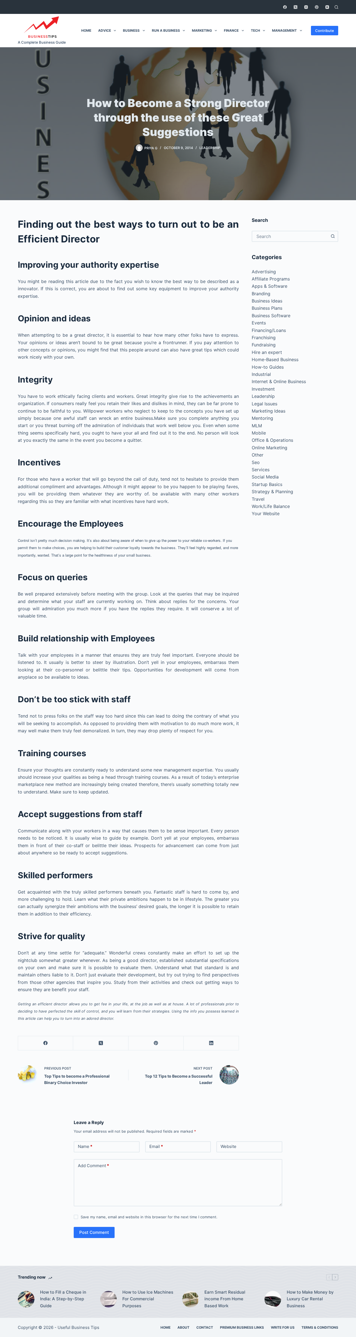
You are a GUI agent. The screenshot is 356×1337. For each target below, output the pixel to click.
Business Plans (267, 308)
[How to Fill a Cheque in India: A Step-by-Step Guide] (26, 1299)
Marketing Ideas (268, 411)
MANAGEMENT (284, 30)
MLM (257, 425)
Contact (204, 1327)
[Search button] (333, 236)
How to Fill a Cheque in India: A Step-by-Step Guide (63, 1299)
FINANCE (231, 30)
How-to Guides (268, 367)
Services (261, 469)
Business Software (271, 315)
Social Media (265, 477)
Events (259, 323)
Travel (258, 499)
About (183, 1327)
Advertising (264, 271)
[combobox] (290, 236)
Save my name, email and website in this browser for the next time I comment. (149, 1217)
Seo (256, 462)
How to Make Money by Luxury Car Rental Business (310, 1299)
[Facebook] (285, 7)
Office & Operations (272, 440)
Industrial (261, 374)
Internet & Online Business (279, 381)
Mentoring (262, 418)
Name (85, 1146)
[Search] (336, 7)
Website (228, 1146)
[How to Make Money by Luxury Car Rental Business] (272, 1299)
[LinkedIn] (211, 1043)
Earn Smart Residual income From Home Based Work (224, 1299)
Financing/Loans (269, 330)
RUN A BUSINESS (166, 30)
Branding (261, 293)
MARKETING (202, 30)
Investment (263, 389)
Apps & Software (269, 286)
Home (165, 1327)
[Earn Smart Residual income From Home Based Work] (190, 1299)
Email (156, 1146)
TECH (255, 30)
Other (257, 455)
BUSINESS (131, 30)
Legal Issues (264, 403)
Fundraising (264, 345)
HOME (86, 30)
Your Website (266, 513)
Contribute (324, 30)
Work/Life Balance (271, 506)
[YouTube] (327, 7)
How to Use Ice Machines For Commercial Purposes (147, 1299)
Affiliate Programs (271, 279)
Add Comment (93, 1165)
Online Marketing (269, 447)
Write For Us (283, 1327)
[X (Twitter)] (295, 7)
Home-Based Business (275, 359)
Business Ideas (267, 301)
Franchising (264, 337)
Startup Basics (267, 484)
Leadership (209, 148)
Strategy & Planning (272, 491)
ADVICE (104, 30)
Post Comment (94, 1232)
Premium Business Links (242, 1327)
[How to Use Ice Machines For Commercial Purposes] (108, 1299)
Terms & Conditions (319, 1327)
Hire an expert (267, 352)
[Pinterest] (316, 7)
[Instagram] (306, 7)
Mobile (259, 433)
